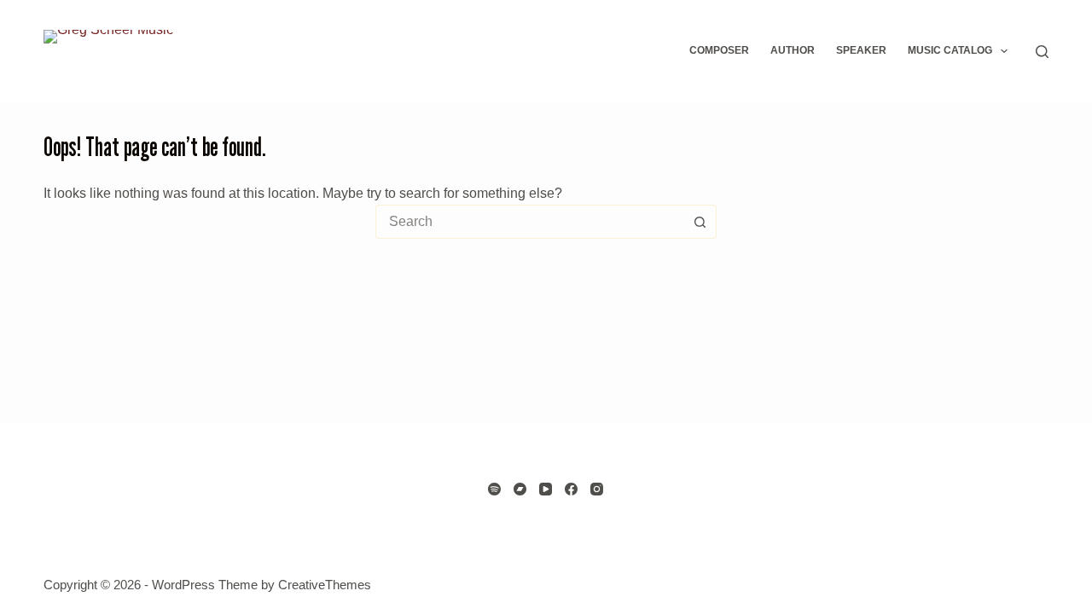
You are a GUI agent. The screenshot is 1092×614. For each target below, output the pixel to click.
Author (792, 50)
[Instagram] (596, 489)
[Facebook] (571, 489)
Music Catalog (950, 50)
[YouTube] (545, 489)
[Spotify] (494, 489)
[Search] (1042, 51)
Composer (719, 50)
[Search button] (699, 222)
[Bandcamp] (520, 489)
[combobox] (529, 222)
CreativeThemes (324, 584)
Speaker (861, 50)
